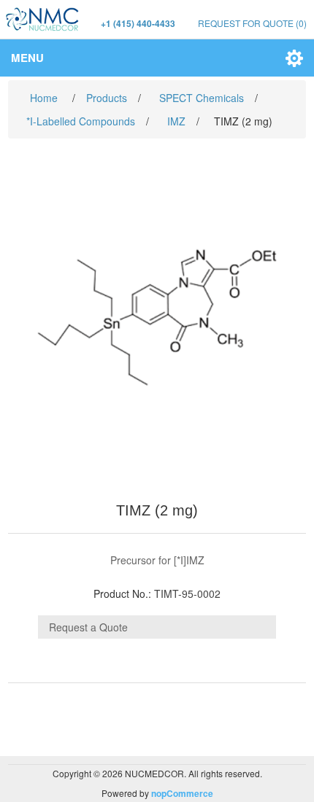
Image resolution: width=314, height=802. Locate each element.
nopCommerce (182, 793)
